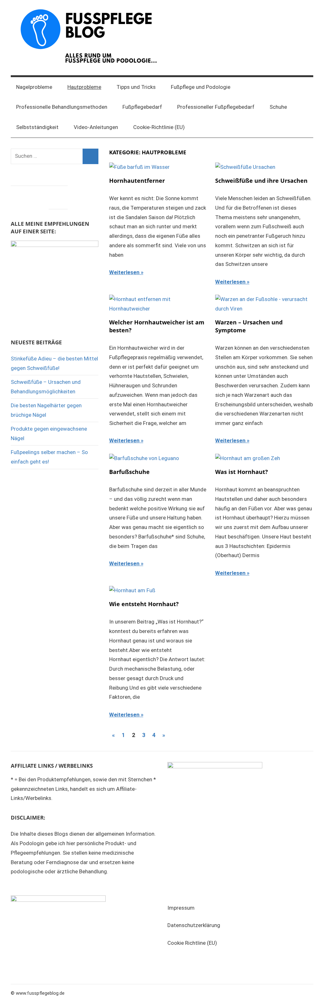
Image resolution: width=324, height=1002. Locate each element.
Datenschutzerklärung (193, 925)
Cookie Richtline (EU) (192, 943)
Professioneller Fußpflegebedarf (215, 107)
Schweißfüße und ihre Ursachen (261, 180)
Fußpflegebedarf (142, 107)
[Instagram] (39, 196)
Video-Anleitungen (96, 127)
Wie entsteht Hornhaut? (144, 604)
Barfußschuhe (129, 472)
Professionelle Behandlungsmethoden (61, 107)
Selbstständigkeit (37, 127)
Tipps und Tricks (136, 87)
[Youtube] (58, 196)
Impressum (181, 908)
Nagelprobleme (34, 87)
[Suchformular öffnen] (304, 87)
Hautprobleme (84, 87)
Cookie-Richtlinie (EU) (159, 127)
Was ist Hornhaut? (241, 472)
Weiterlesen (124, 272)
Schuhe (278, 107)
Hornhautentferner (137, 180)
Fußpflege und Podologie (200, 87)
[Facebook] (20, 196)
